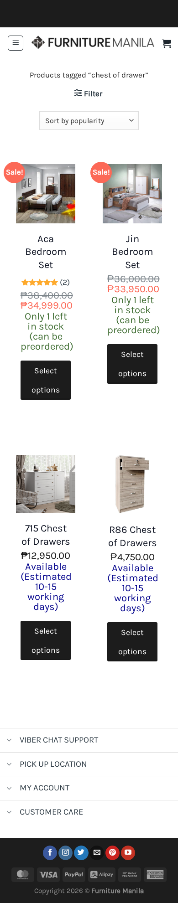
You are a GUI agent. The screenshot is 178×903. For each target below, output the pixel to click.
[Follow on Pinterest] (112, 853)
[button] (15, 43)
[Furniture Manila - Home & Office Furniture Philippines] (93, 43)
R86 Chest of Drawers (132, 536)
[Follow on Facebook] (50, 853)
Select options (45, 380)
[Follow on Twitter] (81, 853)
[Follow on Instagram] (65, 853)
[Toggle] (9, 741)
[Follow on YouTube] (128, 853)
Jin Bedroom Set (132, 252)
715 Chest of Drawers (45, 534)
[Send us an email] (96, 853)
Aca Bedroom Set (46, 252)
